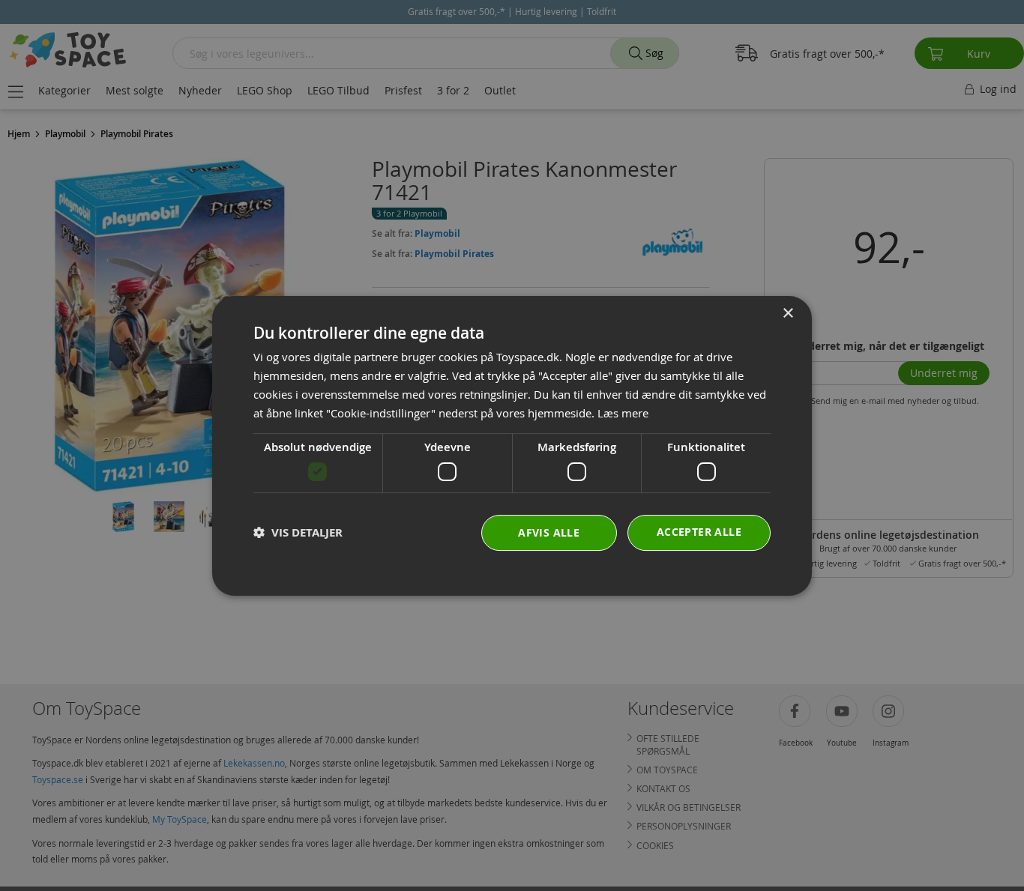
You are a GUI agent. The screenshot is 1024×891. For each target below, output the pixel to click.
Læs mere (622, 412)
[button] (298, 532)
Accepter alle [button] (699, 531)
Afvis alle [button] (548, 532)
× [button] (787, 313)
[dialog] (512, 446)
